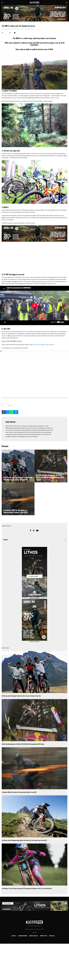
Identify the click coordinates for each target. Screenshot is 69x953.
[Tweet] (7, 412)
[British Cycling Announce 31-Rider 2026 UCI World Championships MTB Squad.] (50, 466)
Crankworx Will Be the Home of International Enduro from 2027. (19, 792)
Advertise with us (34, 598)
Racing (18, 29)
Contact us (52, 935)
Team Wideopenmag (22, 935)
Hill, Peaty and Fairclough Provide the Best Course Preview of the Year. (21, 696)
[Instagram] (35, 932)
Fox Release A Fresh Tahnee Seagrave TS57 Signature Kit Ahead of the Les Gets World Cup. (27, 888)
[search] (65, 540)
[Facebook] (33, 932)
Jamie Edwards (6, 29)
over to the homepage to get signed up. (43, 344)
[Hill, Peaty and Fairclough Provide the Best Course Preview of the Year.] (18, 466)
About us (14, 935)
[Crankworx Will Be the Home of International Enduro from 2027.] (18, 498)
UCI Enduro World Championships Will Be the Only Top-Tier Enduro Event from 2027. (24, 840)
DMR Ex (10, 405)
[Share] (2, 32)
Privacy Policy (43, 935)
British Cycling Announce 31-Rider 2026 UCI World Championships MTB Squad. (23, 744)
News (13, 29)
